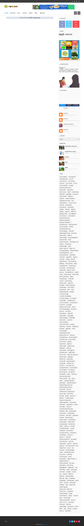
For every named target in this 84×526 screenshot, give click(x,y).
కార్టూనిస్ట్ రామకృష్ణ (63, 246)
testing (75, 183)
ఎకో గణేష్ (71, 226)
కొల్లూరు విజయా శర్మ (72, 261)
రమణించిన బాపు (72, 424)
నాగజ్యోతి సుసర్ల (75, 326)
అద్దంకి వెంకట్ (62, 194)
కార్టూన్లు (69, 246)
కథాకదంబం (25, 13)
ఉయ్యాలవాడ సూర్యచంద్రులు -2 (65, 222)
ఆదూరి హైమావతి (63, 207)
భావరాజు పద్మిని (62, 393)
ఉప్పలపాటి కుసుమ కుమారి (64, 218)
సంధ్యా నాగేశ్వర (73, 482)
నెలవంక (73, 328)
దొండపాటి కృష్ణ (71, 317)
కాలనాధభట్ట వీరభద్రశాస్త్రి (64, 250)
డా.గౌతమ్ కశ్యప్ (63, 300)
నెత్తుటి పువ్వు (68, 328)
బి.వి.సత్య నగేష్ (72, 372)
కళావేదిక (30, 13)
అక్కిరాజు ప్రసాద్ (63, 189)
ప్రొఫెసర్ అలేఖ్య (70, 359)
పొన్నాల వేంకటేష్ (63, 350)
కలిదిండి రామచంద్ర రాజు (64, 241)
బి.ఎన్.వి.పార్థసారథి (73, 367)
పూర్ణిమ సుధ (69, 343)
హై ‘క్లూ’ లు (62, 510)
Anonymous (65, 108)
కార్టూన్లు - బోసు (72, 248)
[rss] (79, 1)
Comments (62, 105)
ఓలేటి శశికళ (71, 231)
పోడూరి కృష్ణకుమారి (70, 350)
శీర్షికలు (36, 13)
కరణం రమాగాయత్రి (63, 239)
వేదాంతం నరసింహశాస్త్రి (64, 463)
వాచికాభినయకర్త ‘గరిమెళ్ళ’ (69, 452)
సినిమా (61, 497)
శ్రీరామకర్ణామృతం (63, 480)
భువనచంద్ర (62, 395)
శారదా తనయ (62, 471)
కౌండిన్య (75, 263)
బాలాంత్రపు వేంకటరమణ (64, 367)
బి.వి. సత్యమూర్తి (71, 369)
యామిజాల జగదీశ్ (71, 421)
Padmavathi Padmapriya (68, 124)
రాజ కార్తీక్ (72, 428)
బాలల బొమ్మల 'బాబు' (70, 365)
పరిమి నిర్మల (72, 335)
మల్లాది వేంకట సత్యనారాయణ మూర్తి (66, 408)
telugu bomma (69, 183)
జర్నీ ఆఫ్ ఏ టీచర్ (63, 283)
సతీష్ (67, 484)
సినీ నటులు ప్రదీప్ (67, 497)
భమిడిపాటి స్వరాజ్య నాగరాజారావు (66, 387)
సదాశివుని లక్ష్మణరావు (64, 486)
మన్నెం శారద (69, 406)
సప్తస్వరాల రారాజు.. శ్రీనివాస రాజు (66, 489)
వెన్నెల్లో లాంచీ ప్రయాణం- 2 (64, 460)
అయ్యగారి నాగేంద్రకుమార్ (70, 198)
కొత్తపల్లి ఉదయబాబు (63, 261)
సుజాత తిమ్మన (71, 502)
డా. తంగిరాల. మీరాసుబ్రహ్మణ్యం (65, 296)
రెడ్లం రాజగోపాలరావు (63, 441)
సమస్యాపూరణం (70, 491)
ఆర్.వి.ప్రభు (67, 209)
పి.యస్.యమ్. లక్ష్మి (63, 339)
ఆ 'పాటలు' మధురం (72, 202)
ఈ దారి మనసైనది (72, 215)
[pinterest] (77, 521)
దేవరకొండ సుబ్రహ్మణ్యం (64, 317)
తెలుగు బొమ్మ (68, 311)
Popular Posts (76, 105)
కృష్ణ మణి (75, 257)
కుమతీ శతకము (72, 254)
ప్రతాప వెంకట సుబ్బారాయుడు (72, 354)
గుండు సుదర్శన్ (62, 267)
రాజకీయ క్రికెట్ (62, 430)
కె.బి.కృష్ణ (67, 259)
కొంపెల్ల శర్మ (73, 259)
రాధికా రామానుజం (69, 430)
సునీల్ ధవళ (68, 504)
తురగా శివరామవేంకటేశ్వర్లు (64, 309)
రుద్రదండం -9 (62, 437)
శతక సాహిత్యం (62, 469)
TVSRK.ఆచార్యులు (71, 181)
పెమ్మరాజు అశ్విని (63, 346)
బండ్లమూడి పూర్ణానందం (71, 361)
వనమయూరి (62, 450)
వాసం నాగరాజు (62, 454)
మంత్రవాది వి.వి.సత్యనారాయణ (65, 400)
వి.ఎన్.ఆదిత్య (69, 454)
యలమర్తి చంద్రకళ (63, 421)
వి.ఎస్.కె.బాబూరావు (63, 456)
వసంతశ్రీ (61, 452)
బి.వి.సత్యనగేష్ (62, 374)
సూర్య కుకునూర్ (70, 506)
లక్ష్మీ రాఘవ (62, 445)
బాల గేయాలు (62, 365)
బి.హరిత (68, 374)
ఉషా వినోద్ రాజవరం (63, 224)
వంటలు (69, 447)
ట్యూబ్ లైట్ (72, 291)
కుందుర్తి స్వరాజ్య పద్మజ (64, 254)
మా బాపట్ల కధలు (63, 413)
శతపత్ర (68, 469)
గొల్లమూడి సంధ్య (63, 270)
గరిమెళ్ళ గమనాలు (72, 265)
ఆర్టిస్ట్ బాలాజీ (73, 211)
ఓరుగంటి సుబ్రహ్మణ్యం (63, 231)
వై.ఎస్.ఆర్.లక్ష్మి (70, 465)
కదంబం (18, 13)
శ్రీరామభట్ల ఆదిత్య (70, 480)
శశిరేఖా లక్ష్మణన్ (74, 469)
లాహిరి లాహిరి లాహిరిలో (70, 445)
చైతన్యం (71, 276)
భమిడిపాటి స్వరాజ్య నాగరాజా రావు (66, 385)
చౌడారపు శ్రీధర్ (71, 278)
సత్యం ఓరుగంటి (72, 484)
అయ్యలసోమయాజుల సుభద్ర (65, 200)
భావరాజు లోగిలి (70, 393)
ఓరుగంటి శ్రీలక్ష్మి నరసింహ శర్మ (65, 228)
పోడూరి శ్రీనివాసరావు (63, 352)
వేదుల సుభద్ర (71, 463)
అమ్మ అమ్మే (67, 156)
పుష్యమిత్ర (69, 341)
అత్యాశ (66, 162)
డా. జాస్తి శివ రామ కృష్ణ (64, 293)
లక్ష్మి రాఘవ (69, 443)
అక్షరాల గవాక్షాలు (63, 192)
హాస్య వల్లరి (75, 508)
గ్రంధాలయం (62, 272)
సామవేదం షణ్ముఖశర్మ (63, 493)
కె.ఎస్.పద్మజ (62, 259)
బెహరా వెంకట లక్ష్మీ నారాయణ (65, 376)
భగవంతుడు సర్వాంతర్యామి (69, 380)
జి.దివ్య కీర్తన (62, 285)
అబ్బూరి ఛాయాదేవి (63, 196)
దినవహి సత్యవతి (63, 315)
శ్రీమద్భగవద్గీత (72, 478)
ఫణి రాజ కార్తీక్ (62, 361)
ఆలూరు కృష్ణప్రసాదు (72, 213)
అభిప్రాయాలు (70, 196)
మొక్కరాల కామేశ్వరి (63, 419)
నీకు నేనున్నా (62, 328)
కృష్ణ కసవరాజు (69, 257)
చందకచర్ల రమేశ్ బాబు (69, 272)
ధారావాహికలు (12, 13)
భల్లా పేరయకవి (62, 389)
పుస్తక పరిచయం (62, 343)
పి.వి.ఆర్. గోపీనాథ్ (72, 339)
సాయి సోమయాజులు (63, 495)
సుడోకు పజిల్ (62, 504)
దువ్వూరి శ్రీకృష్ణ (70, 315)
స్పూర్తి (65, 508)
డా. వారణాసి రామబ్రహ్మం (64, 298)
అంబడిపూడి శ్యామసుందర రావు (65, 187)
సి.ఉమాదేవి (76, 495)
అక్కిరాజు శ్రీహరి (70, 189)
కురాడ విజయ (62, 257)
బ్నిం (69, 378)
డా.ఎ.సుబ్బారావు (73, 298)
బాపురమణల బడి (70, 363)
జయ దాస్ (61, 280)
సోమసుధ (76, 506)
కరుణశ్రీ (69, 239)
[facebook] (72, 1)
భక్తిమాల (61, 380)
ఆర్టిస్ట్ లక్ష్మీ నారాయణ (63, 213)
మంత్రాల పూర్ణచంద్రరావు (64, 402)
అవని (73, 200)
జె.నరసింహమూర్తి (63, 289)
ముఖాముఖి (62, 417)
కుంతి (71, 252)
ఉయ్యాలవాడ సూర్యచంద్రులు (65, 220)
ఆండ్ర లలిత (62, 205)
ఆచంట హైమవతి (69, 205)
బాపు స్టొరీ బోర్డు (62, 363)
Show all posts (36, 17)
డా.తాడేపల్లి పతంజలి (71, 300)
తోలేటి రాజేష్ (70, 313)
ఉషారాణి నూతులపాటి (73, 224)
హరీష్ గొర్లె (69, 508)
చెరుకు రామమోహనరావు (64, 276)
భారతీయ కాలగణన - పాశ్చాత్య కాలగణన (67, 391)
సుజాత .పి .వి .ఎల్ (63, 502)
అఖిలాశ (69, 192)
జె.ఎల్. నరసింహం (71, 287)
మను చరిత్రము (62, 406)
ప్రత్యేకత (66, 167)
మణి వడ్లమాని (62, 404)
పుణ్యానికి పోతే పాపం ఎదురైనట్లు (70, 151)
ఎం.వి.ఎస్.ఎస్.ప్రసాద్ (64, 226)
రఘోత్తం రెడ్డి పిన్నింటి (63, 424)
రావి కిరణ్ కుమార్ (63, 434)
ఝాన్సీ (72, 289)
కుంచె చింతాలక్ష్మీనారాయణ (64, 252)
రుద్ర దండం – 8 (70, 434)
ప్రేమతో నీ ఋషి (62, 359)
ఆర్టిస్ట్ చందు (73, 209)
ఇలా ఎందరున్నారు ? (63, 215)
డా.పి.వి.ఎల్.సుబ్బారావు (64, 302)
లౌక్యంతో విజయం (63, 447)
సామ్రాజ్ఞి (70, 493)
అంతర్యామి (71, 185)
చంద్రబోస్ (76, 272)
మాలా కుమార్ (68, 415)
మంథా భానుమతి (73, 402)
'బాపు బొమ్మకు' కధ (72, 176)
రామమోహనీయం (73, 432)
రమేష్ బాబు (66, 426)
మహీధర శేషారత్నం (72, 411)
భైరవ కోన (67, 395)
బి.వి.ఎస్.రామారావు (63, 372)
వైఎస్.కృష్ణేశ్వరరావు (63, 467)
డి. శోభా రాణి (62, 304)
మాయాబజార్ (62, 415)
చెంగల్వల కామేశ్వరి (67, 274)
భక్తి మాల (73, 378)
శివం (60, 473)
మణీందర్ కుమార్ (70, 404)
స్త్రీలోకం (61, 508)
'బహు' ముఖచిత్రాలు (63, 176)
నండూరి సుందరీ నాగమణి (64, 324)
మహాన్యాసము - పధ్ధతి (64, 411)
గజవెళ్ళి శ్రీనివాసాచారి (63, 265)
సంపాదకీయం (62, 484)
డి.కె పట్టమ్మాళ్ (68, 304)
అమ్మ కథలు (62, 198)
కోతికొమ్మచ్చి (62, 263)
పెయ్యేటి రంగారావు (71, 346)
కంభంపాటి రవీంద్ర (63, 235)
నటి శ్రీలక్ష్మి (72, 324)
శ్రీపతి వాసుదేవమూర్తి (69, 476)
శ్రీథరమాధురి (62, 476)
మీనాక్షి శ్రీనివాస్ (75, 415)
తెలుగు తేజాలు (73, 309)
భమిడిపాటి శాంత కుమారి (71, 382)
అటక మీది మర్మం (75, 192)
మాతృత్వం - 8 (62, 67)
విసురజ (70, 456)
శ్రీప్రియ (67, 478)
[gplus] (77, 1)
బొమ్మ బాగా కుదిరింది (63, 378)
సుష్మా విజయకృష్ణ (63, 506)
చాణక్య (61, 274)
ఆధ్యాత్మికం (62, 209)
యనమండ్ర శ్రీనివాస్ (72, 419)
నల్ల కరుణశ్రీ (68, 326)
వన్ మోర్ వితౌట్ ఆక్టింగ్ (70, 450)
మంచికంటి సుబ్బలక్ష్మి (69, 398)
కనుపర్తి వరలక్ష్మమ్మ (63, 237)
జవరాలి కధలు (70, 283)
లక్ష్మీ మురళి (75, 443)
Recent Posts (69, 105)
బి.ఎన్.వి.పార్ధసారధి (63, 369)
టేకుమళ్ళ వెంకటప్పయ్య (64, 291)
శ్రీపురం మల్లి (62, 478)
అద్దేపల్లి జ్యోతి (68, 194)
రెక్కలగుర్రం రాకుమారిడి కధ (64, 439)
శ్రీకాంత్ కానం (70, 473)
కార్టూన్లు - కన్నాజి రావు (64, 248)
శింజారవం (74, 471)
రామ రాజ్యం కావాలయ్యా (64, 432)
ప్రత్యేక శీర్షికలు (70, 356)
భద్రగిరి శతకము (62, 382)
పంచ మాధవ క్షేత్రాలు (63, 330)
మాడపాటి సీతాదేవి (71, 413)
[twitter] (74, 1)
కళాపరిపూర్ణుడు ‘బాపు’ (74, 241)
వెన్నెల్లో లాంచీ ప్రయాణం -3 (72, 458)
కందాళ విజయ (74, 233)
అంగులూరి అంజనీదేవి (64, 185)
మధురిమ (76, 404)
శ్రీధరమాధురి (42, 13)
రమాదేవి (61, 426)
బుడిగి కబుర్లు (74, 374)
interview (62, 183)
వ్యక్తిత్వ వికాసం (71, 467)
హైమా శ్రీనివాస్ (68, 510)
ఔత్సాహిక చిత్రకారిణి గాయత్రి (65, 233)
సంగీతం (61, 482)
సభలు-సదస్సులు (63, 491)
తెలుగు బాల (62, 311)
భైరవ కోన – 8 (73, 395)
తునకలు (73, 306)
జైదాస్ (68, 289)
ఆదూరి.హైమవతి (71, 207)
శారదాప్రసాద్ (68, 471)
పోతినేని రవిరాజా (72, 352)
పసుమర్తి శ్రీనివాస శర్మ (63, 337)
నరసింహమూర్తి (62, 326)
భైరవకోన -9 (62, 398)
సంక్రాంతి (76, 480)
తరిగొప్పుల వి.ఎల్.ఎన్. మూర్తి (65, 306)
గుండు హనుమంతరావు (71, 267)
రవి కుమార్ (72, 426)
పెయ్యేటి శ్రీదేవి (62, 348)
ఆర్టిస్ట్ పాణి (62, 211)
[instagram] (79, 521)
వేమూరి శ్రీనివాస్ (62, 465)
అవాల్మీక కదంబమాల (63, 202)
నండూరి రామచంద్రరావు (64, 322)
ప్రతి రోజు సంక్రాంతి (63, 356)
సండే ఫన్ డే (66, 482)
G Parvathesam (63, 181)
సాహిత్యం (70, 495)
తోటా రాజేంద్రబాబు (63, 313)
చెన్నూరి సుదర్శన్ (75, 274)
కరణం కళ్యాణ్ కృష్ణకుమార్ (73, 237)
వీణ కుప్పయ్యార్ (62, 458)
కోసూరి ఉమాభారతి (69, 263)
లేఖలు (77, 445)
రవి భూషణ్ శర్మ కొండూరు (64, 428)
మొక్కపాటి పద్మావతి (69, 417)
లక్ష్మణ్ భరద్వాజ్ (62, 443)
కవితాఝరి (62, 244)
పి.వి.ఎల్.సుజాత (63, 341)
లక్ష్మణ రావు (71, 441)
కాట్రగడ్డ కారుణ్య (68, 244)
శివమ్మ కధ (65, 473)
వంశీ (73, 447)
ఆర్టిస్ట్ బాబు (67, 211)
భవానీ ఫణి (69, 389)
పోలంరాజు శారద (63, 354)
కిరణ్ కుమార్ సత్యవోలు (74, 250)
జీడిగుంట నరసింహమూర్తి (70, 285)
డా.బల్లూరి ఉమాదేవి (73, 302)
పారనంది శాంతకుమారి (73, 337)
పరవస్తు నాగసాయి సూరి (64, 335)
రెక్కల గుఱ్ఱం (68, 437)
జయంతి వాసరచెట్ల (68, 280)
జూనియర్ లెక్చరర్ (63, 287)
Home (7, 13)
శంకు (76, 467)
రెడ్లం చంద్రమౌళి (73, 439)
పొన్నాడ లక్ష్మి (68, 348)
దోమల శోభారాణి (63, 319)
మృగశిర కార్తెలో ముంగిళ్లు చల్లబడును (71, 146)
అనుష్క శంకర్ (75, 194)
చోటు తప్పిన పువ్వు (63, 278)
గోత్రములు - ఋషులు (71, 270)
